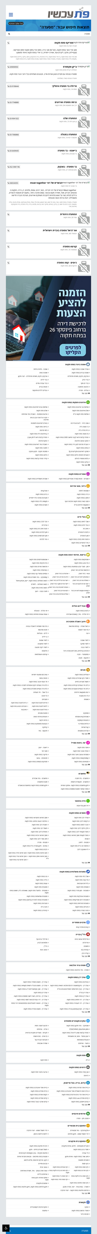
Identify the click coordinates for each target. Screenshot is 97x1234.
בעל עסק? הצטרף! (16, 23)
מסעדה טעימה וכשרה (70, 78)
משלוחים (60, 78)
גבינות (39, 204)
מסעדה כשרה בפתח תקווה (47, 59)
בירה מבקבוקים (15, 204)
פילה (10, 202)
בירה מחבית (24, 204)
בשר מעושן (43, 202)
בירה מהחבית (43, 57)
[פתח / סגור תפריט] (11, 14)
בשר (57, 202)
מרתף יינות (44, 204)
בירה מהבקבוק (34, 57)
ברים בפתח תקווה (21, 59)
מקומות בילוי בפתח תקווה (68, 59)
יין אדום (50, 204)
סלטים (34, 204)
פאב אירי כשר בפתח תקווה (69, 57)
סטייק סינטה (16, 202)
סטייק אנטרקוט (25, 202)
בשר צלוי (37, 202)
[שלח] (9, 33)
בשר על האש (51, 202)
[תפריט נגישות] (5, 1228)
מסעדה (58, 59)
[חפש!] (10, 1230)
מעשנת (73, 204)
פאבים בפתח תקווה (33, 59)
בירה (30, 204)
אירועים (74, 206)
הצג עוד (85, 393)
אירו (70, 206)
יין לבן (55, 204)
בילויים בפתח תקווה (16, 57)
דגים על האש (63, 204)
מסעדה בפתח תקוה (65, 202)
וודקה (24, 57)
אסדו (32, 202)
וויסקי (28, 57)
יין (58, 204)
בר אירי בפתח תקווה (54, 57)
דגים (69, 204)
